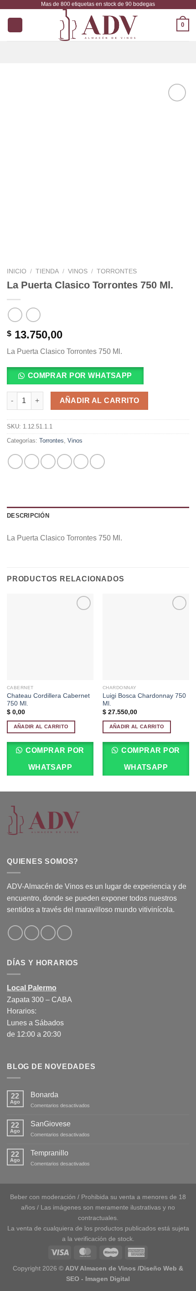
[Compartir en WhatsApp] (15, 461)
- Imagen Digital (105, 1278)
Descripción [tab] (28, 515)
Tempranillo (49, 1153)
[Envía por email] (64, 461)
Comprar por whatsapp (80, 375)
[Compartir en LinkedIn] (97, 461)
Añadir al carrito (99, 400)
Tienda (47, 271)
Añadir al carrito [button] (41, 726)
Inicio (16, 271)
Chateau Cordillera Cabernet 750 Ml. (48, 699)
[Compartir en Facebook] (31, 461)
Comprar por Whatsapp (54, 758)
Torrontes (117, 271)
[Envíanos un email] (48, 932)
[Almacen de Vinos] (98, 25)
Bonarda (44, 1095)
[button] (78, 379)
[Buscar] (15, 25)
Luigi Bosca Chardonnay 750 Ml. (144, 699)
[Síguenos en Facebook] (15, 932)
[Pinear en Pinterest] (80, 461)
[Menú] (98, 52)
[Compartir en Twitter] (48, 461)
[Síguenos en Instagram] (31, 932)
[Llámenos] (64, 932)
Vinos (78, 271)
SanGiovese (51, 1124)
